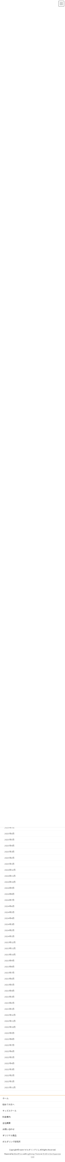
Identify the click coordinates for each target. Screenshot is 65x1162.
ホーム (5, 1098)
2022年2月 (9, 1075)
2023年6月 (9, 978)
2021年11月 (10, 1087)
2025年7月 (9, 827)
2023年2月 (9, 1003)
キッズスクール (9, 1110)
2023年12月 (10, 942)
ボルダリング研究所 (11, 1141)
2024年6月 (9, 906)
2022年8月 (9, 1039)
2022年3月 (9, 1069)
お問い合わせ (8, 1129)
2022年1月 (9, 1081)
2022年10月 (10, 1027)
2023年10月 (10, 954)
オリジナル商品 (9, 1135)
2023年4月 (9, 990)
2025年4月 (9, 845)
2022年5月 (9, 1057)
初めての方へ (8, 1104)
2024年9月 (9, 888)
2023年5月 (9, 984)
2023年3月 (9, 996)
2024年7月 (9, 900)
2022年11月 (10, 1021)
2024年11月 (10, 876)
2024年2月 (9, 930)
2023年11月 (10, 948)
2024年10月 (10, 882)
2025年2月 (9, 858)
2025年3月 (9, 851)
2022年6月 (9, 1051)
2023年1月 (9, 1009)
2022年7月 (9, 1045)
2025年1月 (9, 864)
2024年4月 (9, 918)
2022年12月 (10, 1015)
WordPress (18, 1154)
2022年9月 (9, 1033)
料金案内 (6, 1117)
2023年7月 (9, 972)
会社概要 (6, 1123)
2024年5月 (9, 912)
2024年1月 (9, 936)
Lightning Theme (33, 1154)
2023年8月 (9, 966)
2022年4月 (9, 1063)
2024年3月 (9, 924)
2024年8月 (9, 894)
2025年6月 (9, 833)
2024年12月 (10, 870)
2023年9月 (9, 960)
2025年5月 (9, 839)
